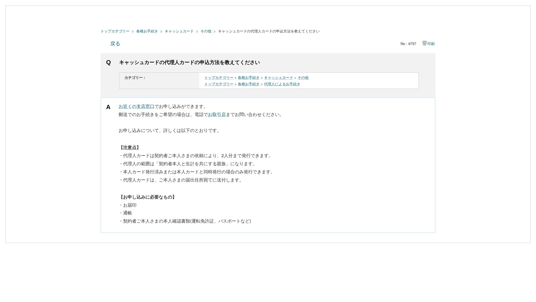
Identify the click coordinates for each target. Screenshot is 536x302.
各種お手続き (147, 31)
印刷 (431, 43)
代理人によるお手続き (282, 83)
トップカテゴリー (115, 31)
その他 (205, 31)
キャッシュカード (179, 31)
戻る (115, 43)
